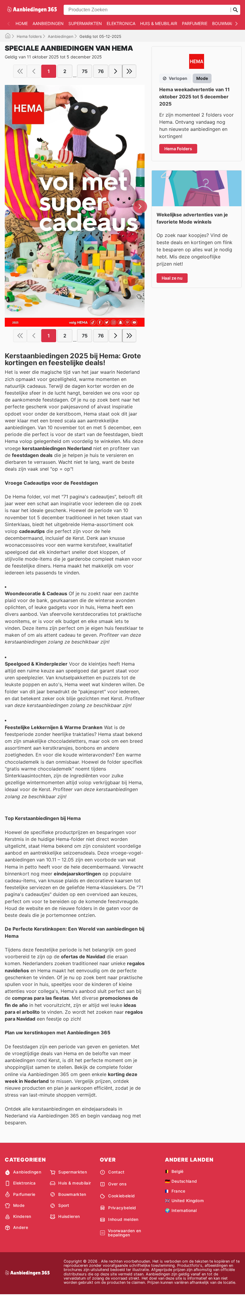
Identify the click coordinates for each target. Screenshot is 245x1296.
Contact (116, 1172)
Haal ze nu (172, 277)
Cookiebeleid (121, 1195)
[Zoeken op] (235, 10)
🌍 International (181, 1210)
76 (101, 71)
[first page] (20, 71)
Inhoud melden (123, 1219)
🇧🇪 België (174, 1171)
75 (85, 71)
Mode (18, 1205)
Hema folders (29, 36)
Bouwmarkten (72, 1194)
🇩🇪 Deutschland (181, 1181)
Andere (20, 1227)
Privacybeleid (122, 1207)
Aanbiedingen (48, 23)
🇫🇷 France (175, 1191)
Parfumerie (194, 23)
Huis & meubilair (158, 23)
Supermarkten (85, 23)
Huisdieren (69, 1216)
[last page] (129, 71)
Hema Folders (178, 148)
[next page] (115, 71)
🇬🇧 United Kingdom (184, 1200)
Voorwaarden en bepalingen (124, 1233)
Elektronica (121, 23)
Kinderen (22, 1216)
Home (22, 23)
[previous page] (34, 71)
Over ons (117, 1184)
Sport (63, 1205)
